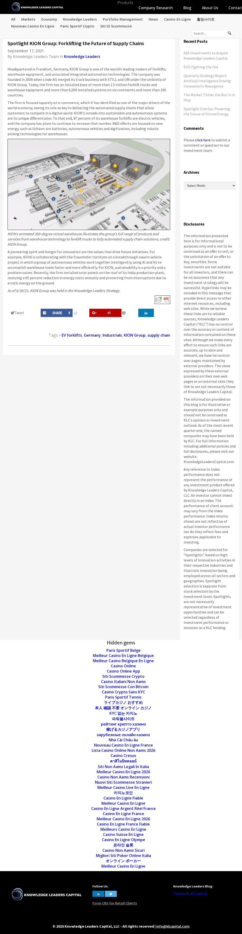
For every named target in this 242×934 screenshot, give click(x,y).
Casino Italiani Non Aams (123, 681)
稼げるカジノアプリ (123, 729)
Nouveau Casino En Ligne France (123, 745)
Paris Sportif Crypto (77, 26)
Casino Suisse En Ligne (123, 834)
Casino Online (123, 666)
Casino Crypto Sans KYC (123, 692)
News (153, 19)
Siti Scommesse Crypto (123, 676)
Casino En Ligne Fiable (123, 798)
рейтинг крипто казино (123, 724)
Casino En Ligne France (123, 813)
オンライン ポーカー (123, 860)
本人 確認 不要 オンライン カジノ (123, 707)
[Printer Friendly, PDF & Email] (162, 299)
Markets (28, 19)
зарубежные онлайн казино (123, 734)
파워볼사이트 (123, 718)
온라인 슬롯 (123, 844)
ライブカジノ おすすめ (123, 702)
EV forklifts (72, 335)
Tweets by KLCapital (190, 893)
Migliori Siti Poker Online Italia (123, 855)
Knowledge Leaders (80, 19)
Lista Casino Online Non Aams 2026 (123, 750)
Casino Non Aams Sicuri (123, 850)
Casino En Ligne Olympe (123, 839)
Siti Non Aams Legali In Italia (123, 766)
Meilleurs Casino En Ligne (123, 829)
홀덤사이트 (206, 19)
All (13, 19)
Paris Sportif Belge (123, 650)
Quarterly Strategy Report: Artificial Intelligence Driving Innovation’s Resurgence (207, 80)
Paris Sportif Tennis (123, 697)
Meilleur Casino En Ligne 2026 (123, 771)
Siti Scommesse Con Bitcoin (123, 686)
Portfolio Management (123, 19)
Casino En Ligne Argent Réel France (123, 808)
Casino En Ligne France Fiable (123, 824)
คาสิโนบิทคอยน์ (123, 761)
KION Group (135, 335)
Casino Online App (123, 671)
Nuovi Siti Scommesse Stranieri (123, 782)
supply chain (158, 335)
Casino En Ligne (177, 19)
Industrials (112, 335)
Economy (49, 19)
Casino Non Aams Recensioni (123, 777)
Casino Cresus (123, 755)
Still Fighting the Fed (201, 67)
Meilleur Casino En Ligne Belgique (123, 655)
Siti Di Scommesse (116, 26)
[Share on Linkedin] (146, 313)
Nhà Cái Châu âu (123, 740)
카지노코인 (123, 792)
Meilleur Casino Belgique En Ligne (123, 660)
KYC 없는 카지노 (123, 713)
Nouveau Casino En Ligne (32, 26)
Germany (92, 335)
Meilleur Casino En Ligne (123, 803)
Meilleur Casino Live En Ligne (123, 787)
